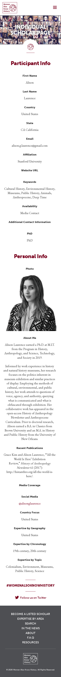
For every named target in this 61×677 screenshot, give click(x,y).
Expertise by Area (30, 618)
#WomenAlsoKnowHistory (30, 585)
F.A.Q (30, 637)
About (30, 633)
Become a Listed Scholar (30, 614)
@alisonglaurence (30, 503)
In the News (31, 628)
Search (30, 623)
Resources (30, 642)
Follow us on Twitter (33, 597)
